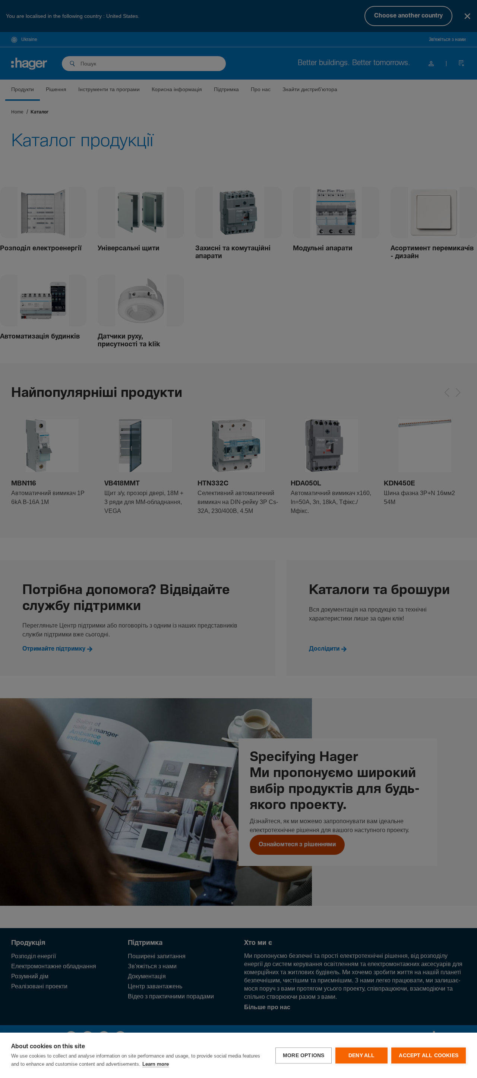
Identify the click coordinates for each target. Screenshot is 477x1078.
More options (303, 1055)
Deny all (361, 1055)
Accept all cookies (428, 1055)
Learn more (155, 1064)
